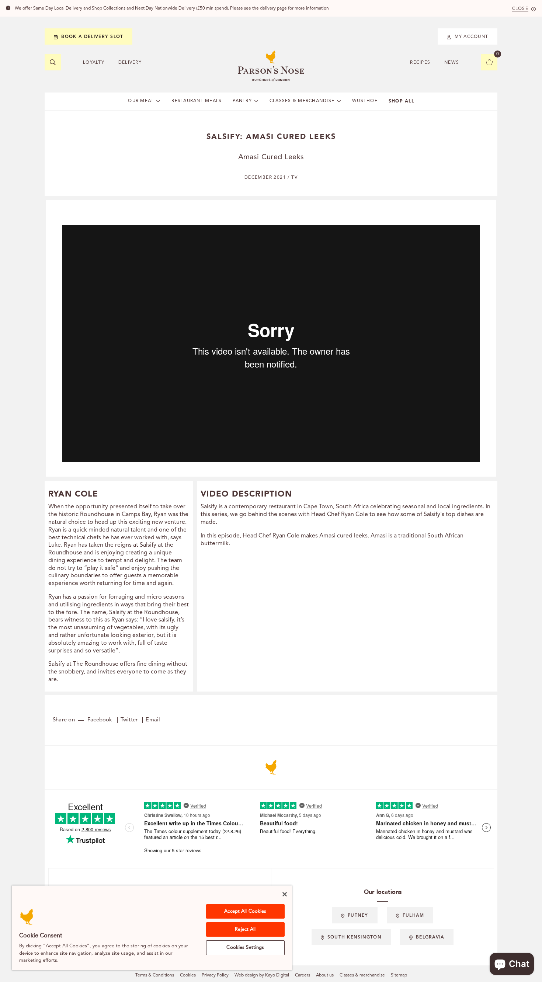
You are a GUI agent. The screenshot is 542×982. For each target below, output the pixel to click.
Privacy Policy (215, 975)
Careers (302, 975)
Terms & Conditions (154, 975)
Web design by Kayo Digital (261, 975)
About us (325, 975)
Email (153, 720)
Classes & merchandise (362, 975)
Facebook (99, 720)
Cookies (188, 975)
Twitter (129, 720)
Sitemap (399, 975)
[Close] (284, 894)
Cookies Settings (245, 947)
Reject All (245, 929)
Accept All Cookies (245, 911)
